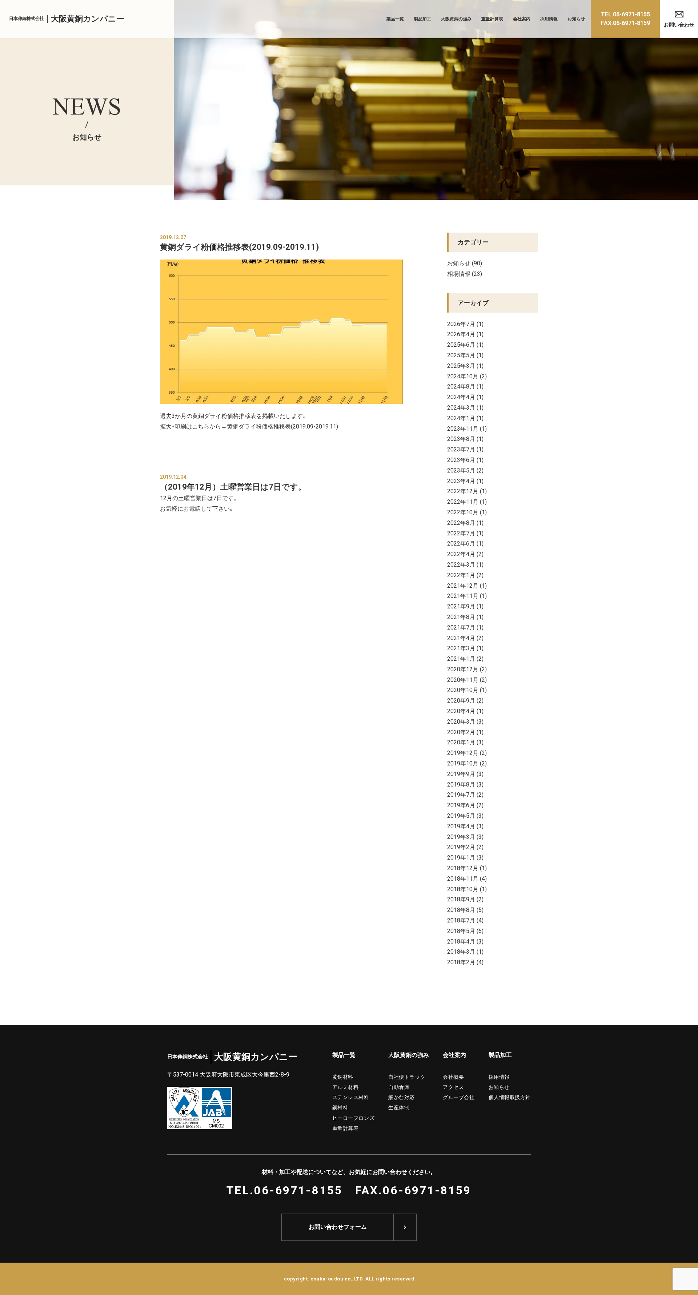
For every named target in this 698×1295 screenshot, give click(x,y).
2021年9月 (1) (465, 606)
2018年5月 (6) (465, 930)
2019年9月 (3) (465, 773)
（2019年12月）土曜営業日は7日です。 (233, 486)
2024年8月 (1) (465, 386)
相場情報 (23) (464, 273)
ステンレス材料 (350, 1097)
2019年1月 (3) (465, 857)
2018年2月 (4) (465, 961)
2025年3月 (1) (465, 365)
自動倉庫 (398, 1086)
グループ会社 (458, 1097)
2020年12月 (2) (467, 668)
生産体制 (398, 1107)
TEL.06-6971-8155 (284, 1190)
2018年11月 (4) (467, 878)
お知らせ (576, 18)
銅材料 (340, 1107)
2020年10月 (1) (467, 689)
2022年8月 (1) (465, 522)
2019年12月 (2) (467, 752)
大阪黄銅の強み (456, 18)
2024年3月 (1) (465, 407)
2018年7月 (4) (465, 920)
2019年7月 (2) (465, 794)
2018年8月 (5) (465, 909)
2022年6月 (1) (465, 543)
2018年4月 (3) (465, 941)
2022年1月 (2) (465, 574)
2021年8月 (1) (465, 616)
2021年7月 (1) (465, 627)
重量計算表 (492, 18)
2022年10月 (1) (467, 511)
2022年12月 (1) (467, 490)
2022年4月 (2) (465, 553)
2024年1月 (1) (465, 417)
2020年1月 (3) (465, 741)
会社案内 (521, 18)
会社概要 (453, 1076)
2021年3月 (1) (465, 647)
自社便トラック (406, 1076)
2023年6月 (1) (465, 459)
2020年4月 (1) (465, 710)
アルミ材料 (345, 1086)
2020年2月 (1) (465, 731)
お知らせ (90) (464, 262)
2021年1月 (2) (465, 658)
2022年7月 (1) (465, 532)
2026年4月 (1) (465, 333)
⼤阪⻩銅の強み (408, 1054)
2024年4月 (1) (465, 396)
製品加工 (422, 18)
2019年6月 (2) (465, 804)
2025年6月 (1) (465, 344)
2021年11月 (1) (467, 595)
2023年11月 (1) (467, 428)
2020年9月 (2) (465, 700)
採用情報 (549, 18)
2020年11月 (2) (467, 679)
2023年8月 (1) (465, 438)
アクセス (453, 1086)
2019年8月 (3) (465, 784)
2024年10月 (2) (467, 375)
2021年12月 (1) (467, 585)
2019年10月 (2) (467, 763)
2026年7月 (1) (465, 323)
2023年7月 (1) (465, 449)
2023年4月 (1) (465, 480)
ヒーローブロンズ (353, 1117)
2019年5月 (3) (465, 815)
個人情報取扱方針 (510, 1097)
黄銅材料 (342, 1076)
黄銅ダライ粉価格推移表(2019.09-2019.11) (239, 247)
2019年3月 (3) (465, 836)
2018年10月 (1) (467, 888)
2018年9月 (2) (465, 898)
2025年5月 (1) (465, 354)
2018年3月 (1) (465, 951)
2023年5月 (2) (465, 470)
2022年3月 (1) (465, 564)
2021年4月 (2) (465, 637)
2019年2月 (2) (465, 846)
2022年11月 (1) (467, 501)
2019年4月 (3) (465, 825)
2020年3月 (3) (465, 721)
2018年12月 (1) (467, 867)
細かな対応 (401, 1097)
